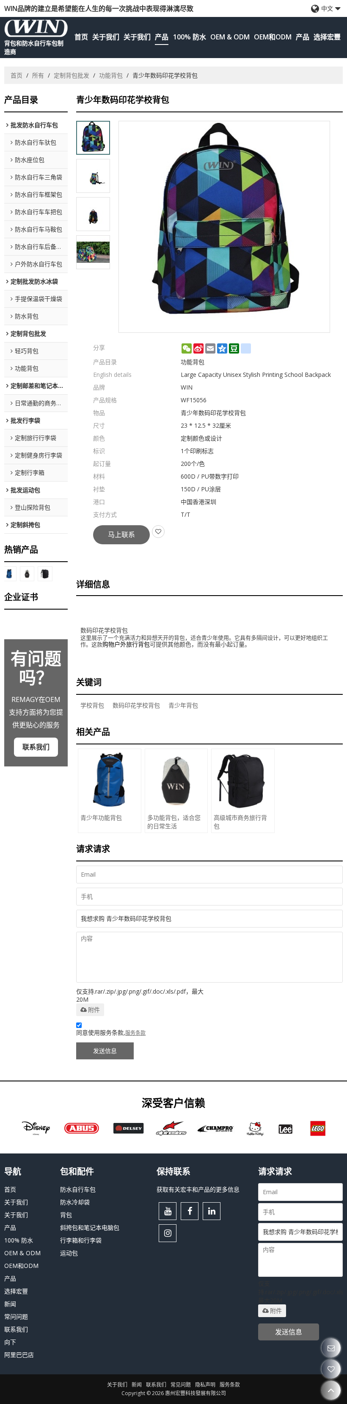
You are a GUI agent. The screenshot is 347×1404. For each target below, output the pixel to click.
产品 (161, 37)
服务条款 (135, 1032)
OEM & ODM (230, 37)
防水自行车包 (78, 1189)
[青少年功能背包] (9, 574)
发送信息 (105, 1051)
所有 (38, 75)
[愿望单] (331, 1369)
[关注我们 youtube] (167, 1211)
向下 (10, 1342)
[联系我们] (331, 1347)
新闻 (10, 1304)
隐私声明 (205, 1384)
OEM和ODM (273, 37)
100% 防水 (189, 37)
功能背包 (111, 75)
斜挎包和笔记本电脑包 (89, 1227)
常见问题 (181, 1384)
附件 (94, 1009)
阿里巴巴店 (19, 1355)
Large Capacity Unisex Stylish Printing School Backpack (256, 374)
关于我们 (105, 37)
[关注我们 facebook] (189, 1211)
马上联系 (121, 534)
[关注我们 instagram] (167, 1233)
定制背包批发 (71, 75)
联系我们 (36, 747)
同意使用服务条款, (111, 1032)
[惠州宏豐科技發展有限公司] (36, 28)
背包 (66, 1215)
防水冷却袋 (75, 1202)
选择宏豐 (327, 37)
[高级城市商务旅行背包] (45, 574)
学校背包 (92, 705)
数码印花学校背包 (136, 705)
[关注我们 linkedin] (211, 1211)
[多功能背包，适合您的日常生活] (27, 574)
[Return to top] (331, 1390)
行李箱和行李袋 (81, 1240)
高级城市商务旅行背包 (240, 821)
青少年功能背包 (101, 817)
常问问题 (16, 1316)
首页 (81, 37)
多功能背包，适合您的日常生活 (174, 821)
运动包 (69, 1253)
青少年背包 (183, 705)
